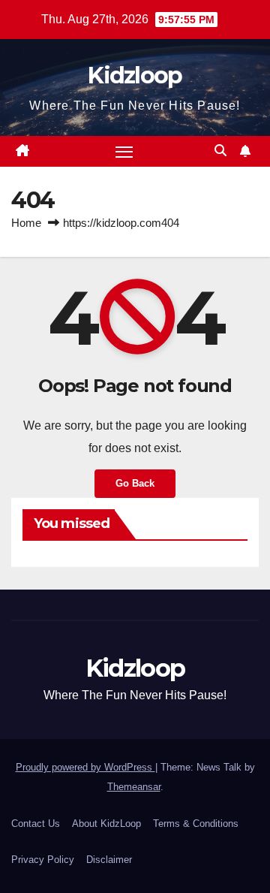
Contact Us (35, 823)
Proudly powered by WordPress (85, 767)
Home (26, 222)
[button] (220, 150)
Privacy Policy (42, 859)
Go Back (135, 483)
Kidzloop (135, 75)
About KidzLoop (106, 823)
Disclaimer (109, 859)
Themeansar (133, 786)
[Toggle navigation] (124, 151)
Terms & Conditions (195, 823)
